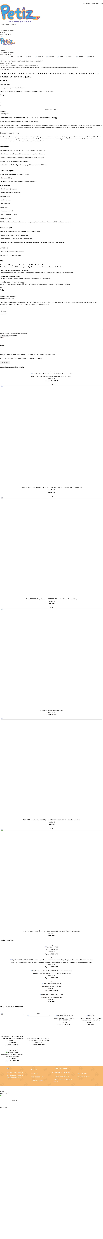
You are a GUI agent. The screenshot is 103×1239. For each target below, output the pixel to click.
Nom (2, 337)
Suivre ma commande (32, 1089)
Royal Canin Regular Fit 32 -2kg (51, 986)
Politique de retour (17, 1089)
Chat (7, 65)
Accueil (2, 65)
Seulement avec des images (8, 296)
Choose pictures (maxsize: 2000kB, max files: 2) (13, 333)
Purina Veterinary (14, 118)
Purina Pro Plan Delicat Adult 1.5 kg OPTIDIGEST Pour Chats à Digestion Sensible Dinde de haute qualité (51, 487)
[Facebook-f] (8, 1082)
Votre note (3, 308)
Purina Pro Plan (49, 91)
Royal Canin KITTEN (51, 949)
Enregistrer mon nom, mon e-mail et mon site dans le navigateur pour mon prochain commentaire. (27, 354)
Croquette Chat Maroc (31, 65)
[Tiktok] (19, 1082)
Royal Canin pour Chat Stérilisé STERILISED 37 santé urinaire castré (51, 973)
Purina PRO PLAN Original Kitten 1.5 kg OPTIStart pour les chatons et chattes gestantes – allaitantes (51, 819)
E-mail (2, 345)
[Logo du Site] (20, 13)
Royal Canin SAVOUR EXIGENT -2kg (51, 997)
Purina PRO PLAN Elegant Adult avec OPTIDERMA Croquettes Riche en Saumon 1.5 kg (51, 599)
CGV (24, 1089)
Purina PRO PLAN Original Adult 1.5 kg (51, 710)
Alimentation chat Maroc (17, 65)
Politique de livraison (6, 1089)
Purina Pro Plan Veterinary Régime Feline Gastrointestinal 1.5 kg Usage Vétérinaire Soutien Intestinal (51, 931)
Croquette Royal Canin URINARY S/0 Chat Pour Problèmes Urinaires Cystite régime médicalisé (12, 1038)
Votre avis (3, 314)
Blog (40, 1089)
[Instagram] (14, 1082)
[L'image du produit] (51, 546)
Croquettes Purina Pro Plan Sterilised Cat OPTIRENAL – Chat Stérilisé (51, 376)
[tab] (48, 109)
